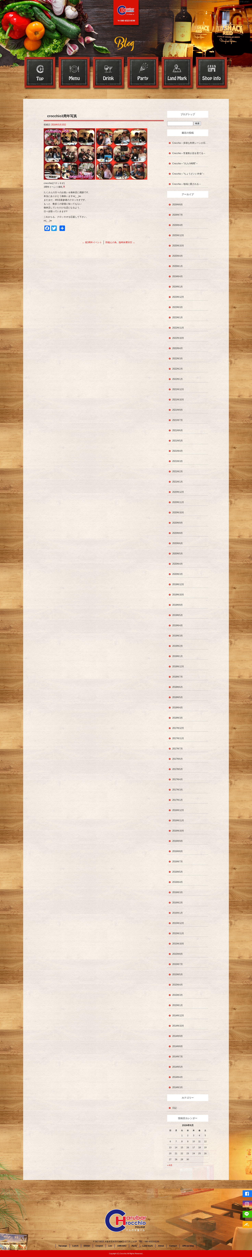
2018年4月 (177, 707)
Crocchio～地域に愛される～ (186, 184)
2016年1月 (177, 913)
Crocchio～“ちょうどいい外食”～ (188, 173)
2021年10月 (178, 399)
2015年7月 (177, 964)
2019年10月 (178, 594)
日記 (174, 1108)
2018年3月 (177, 718)
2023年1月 (177, 317)
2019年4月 (177, 625)
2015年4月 (177, 984)
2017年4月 (177, 779)
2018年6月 (177, 687)
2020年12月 (178, 492)
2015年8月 (177, 954)
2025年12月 (178, 235)
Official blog (188, 1246)
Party (143, 73)
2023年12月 (178, 297)
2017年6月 (177, 759)
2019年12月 (178, 584)
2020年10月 (178, 512)
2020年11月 (178, 502)
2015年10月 (178, 943)
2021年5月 (177, 440)
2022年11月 (178, 327)
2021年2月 (177, 471)
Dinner (87, 1246)
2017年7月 (177, 748)
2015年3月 (177, 995)
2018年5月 (177, 697)
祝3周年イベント (92, 242)
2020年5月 (177, 553)
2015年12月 (178, 923)
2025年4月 (177, 256)
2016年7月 (177, 861)
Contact (173, 1246)
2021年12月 (178, 389)
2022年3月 (177, 358)
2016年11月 (178, 820)
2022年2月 (177, 369)
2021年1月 (177, 481)
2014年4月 (177, 1077)
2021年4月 (177, 451)
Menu (74, 73)
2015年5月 (177, 974)
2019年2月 (177, 646)
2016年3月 (177, 892)
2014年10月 (178, 1025)
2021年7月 (177, 420)
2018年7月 (177, 676)
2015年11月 (178, 933)
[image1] (69, 177)
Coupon (99, 1246)
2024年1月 (177, 286)
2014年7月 (177, 1056)
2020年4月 (177, 564)
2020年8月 (177, 533)
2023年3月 (177, 307)
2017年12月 (178, 728)
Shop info (212, 73)
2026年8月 (177, 204)
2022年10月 (178, 338)
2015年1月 (177, 1005)
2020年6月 (177, 543)
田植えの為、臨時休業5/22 (120, 242)
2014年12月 (178, 1015)
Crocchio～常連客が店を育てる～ (189, 153)
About (161, 1246)
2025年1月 (177, 266)
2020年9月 (177, 522)
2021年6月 (177, 430)
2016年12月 (178, 810)
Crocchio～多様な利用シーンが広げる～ (190, 143)
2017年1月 (177, 800)
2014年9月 (177, 1036)
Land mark (177, 73)
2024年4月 (177, 276)
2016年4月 (177, 882)
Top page (40, 73)
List (110, 1246)
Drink (109, 73)
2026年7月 (177, 215)
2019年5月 (177, 615)
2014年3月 (177, 1087)
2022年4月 (177, 348)
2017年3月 (177, 789)
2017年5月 (177, 769)
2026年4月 (177, 225)
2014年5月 (177, 1067)
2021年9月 (177, 410)
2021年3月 (177, 461)
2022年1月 (177, 379)
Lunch (75, 1246)
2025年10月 (178, 245)
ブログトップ (188, 114)
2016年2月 (177, 902)
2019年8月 (177, 605)
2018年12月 (178, 666)
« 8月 (169, 1165)
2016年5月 (177, 872)
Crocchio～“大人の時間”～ (185, 163)
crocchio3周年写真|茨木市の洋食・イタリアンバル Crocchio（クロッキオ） (221, 2)
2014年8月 (177, 1046)
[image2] (121, 177)
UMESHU (121, 1246)
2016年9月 (177, 841)
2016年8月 (177, 851)
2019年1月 (177, 656)
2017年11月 (178, 738)
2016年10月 (178, 830)
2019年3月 (177, 635)
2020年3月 (177, 574)
